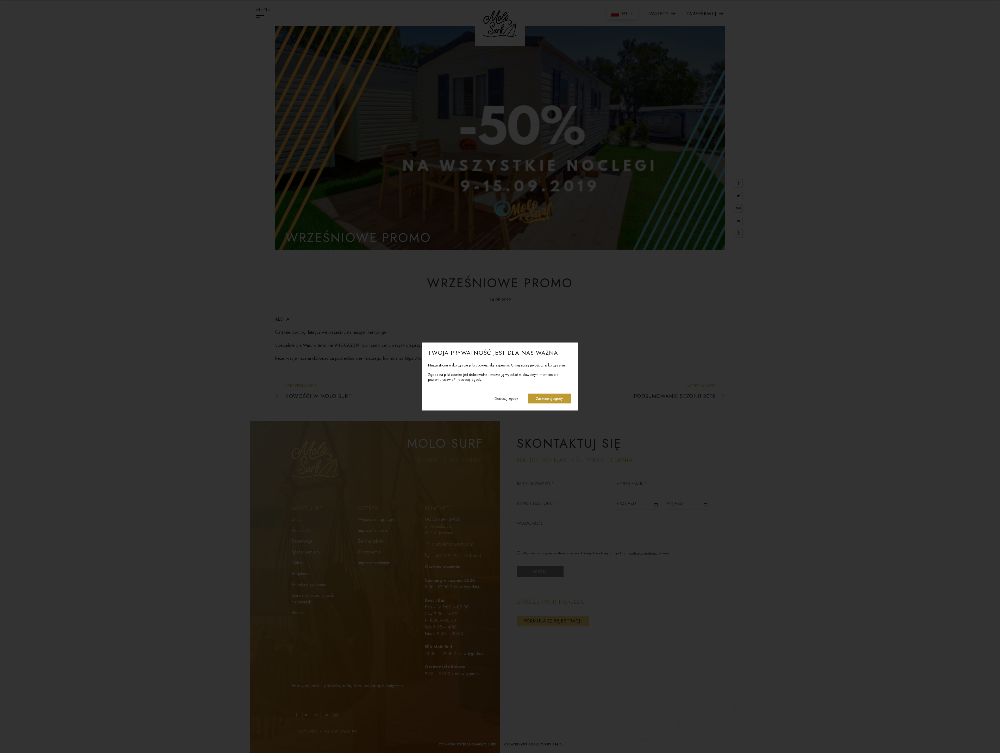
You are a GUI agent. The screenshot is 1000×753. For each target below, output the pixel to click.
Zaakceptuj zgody (549, 398)
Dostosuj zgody (506, 398)
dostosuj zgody (469, 379)
